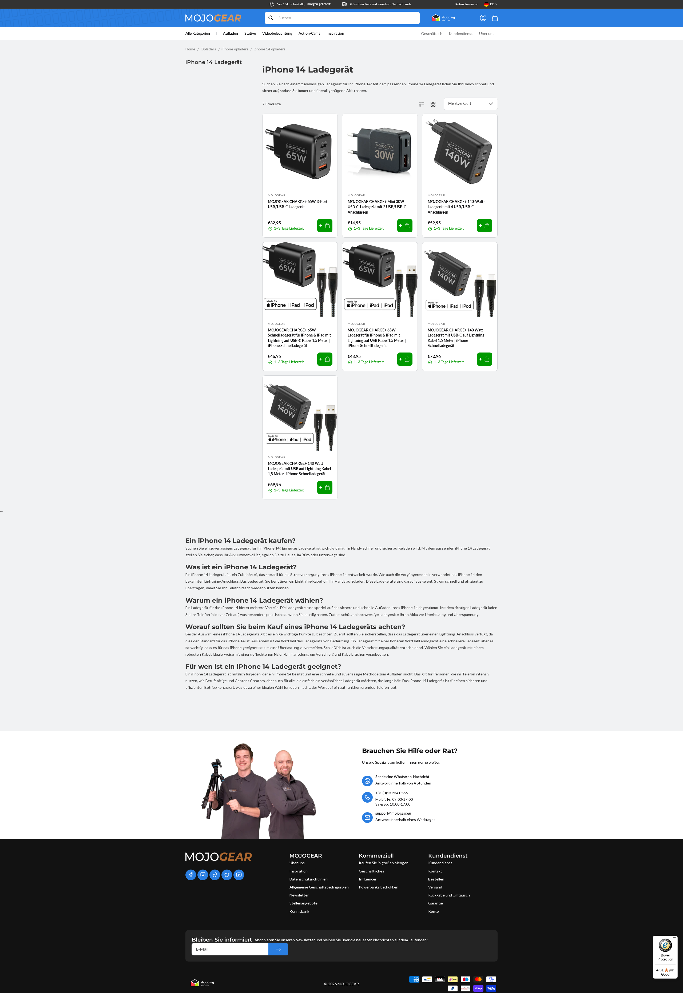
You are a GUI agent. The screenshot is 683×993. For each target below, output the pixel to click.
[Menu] (674, 939)
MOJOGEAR (348, 984)
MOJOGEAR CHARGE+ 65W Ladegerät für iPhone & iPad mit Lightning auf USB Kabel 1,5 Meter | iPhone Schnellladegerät (377, 338)
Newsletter (299, 895)
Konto (433, 911)
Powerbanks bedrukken (378, 887)
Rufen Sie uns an (467, 4)
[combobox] (342, 18)
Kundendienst (440, 862)
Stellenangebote (303, 903)
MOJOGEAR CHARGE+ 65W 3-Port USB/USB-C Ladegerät (297, 204)
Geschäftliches (371, 871)
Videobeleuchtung (277, 33)
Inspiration (298, 871)
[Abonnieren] (278, 949)
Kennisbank (299, 911)
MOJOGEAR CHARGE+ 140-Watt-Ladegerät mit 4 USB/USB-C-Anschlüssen (456, 206)
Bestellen (436, 879)
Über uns (297, 862)
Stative (250, 33)
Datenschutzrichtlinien (308, 879)
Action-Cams (309, 33)
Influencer (367, 879)
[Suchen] (271, 18)
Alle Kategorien (197, 33)
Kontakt (435, 871)
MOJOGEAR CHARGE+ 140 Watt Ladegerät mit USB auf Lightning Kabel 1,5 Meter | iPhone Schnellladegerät (299, 468)
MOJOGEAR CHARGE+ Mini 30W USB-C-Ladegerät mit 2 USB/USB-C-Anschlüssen (377, 206)
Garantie (435, 903)
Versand (435, 887)
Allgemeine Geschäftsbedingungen (319, 887)
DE (492, 4)
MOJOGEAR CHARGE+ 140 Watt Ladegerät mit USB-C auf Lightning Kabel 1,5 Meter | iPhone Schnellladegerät (456, 338)
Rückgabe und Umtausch (449, 895)
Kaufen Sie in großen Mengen (383, 862)
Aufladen (230, 33)
